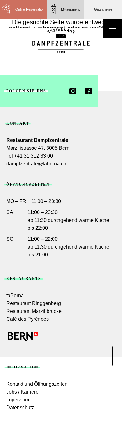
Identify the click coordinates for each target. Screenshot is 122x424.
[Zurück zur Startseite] (61, 40)
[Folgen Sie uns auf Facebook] (88, 91)
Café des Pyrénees (27, 319)
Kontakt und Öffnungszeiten (37, 384)
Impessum (17, 399)
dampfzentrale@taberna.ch (36, 163)
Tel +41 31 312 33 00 (29, 155)
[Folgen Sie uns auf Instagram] (73, 91)
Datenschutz (20, 407)
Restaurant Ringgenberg (33, 303)
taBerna (15, 295)
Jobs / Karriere (22, 391)
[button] (65, 9)
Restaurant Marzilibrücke (34, 311)
